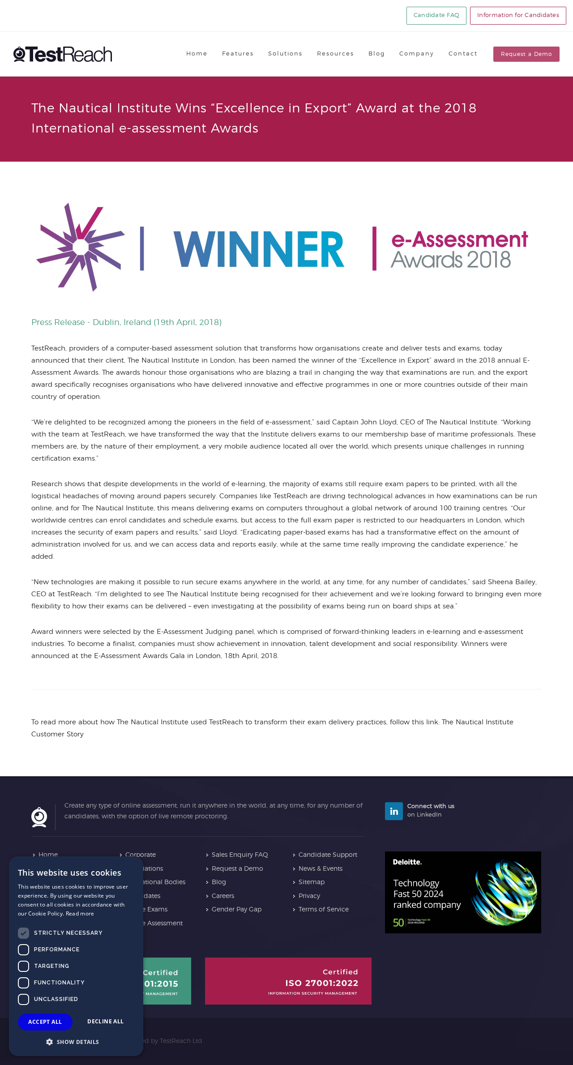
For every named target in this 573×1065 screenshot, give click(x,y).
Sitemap (312, 882)
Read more (80, 913)
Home (48, 855)
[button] (76, 1041)
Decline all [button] (105, 1021)
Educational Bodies (155, 882)
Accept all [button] (45, 1022)
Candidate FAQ (436, 15)
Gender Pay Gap (236, 910)
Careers (223, 896)
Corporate (140, 855)
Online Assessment (154, 923)
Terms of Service (324, 910)
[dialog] (76, 956)
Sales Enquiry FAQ (240, 855)
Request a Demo (526, 54)
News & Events (320, 869)
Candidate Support (328, 855)
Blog (219, 882)
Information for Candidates (518, 15)
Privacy (309, 896)
